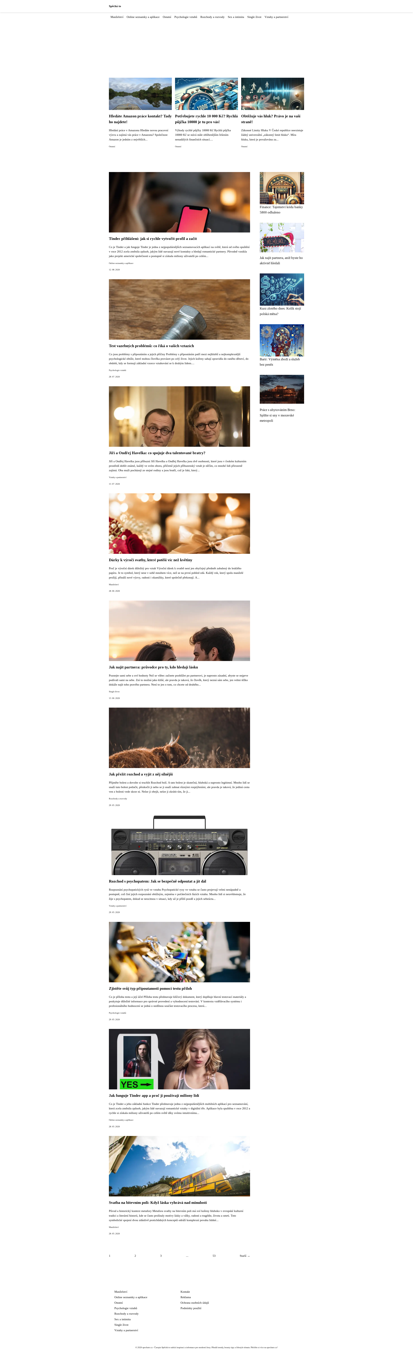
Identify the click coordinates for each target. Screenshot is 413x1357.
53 (214, 1255)
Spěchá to (115, 6)
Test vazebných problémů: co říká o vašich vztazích (151, 346)
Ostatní (167, 17)
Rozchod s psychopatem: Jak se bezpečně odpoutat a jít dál (157, 881)
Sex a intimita (236, 17)
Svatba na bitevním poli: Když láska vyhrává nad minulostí (158, 1202)
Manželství (117, 17)
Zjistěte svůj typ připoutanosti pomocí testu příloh (150, 988)
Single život (254, 17)
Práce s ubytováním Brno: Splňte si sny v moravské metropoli (277, 415)
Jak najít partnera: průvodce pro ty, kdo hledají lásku (153, 667)
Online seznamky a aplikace (143, 17)
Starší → (245, 1255)
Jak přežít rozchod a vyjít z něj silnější (141, 774)
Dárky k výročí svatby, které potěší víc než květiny (150, 560)
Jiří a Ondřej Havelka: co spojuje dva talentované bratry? (157, 453)
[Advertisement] (206, 43)
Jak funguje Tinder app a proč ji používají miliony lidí (154, 1095)
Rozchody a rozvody (212, 17)
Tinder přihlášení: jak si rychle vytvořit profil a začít (153, 239)
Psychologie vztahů (185, 17)
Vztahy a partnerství (276, 17)
